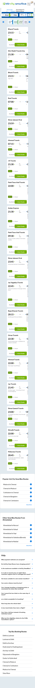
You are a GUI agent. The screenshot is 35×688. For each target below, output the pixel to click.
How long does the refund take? (11, 603)
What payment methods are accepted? (13, 559)
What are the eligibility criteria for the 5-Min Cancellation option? (14, 618)
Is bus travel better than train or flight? (13, 608)
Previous (2, 22)
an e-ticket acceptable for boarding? (12, 599)
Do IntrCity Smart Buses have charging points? (15, 564)
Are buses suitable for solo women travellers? (15, 578)
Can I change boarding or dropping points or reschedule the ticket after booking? (15, 588)
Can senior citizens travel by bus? (11, 583)
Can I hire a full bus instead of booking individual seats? (13, 613)
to (8, 636)
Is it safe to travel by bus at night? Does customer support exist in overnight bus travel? (16, 573)
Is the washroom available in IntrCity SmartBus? (16, 568)
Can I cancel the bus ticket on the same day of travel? (15, 594)
